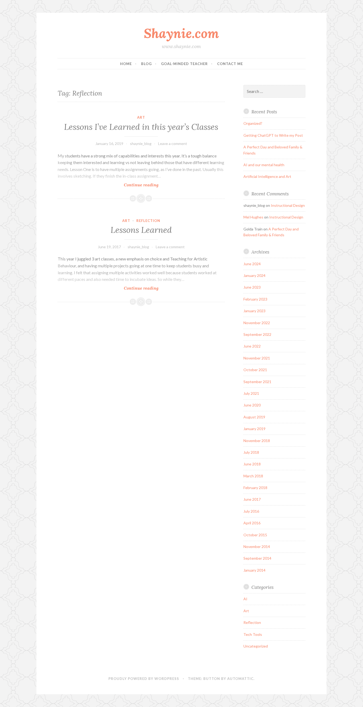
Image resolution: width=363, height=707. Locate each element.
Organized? (252, 123)
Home (126, 64)
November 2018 (256, 440)
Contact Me (230, 64)
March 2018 (253, 476)
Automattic (240, 678)
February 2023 (255, 299)
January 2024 (254, 275)
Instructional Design (288, 205)
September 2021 (257, 381)
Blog (146, 64)
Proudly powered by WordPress (143, 678)
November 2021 (256, 358)
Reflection (148, 220)
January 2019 (254, 428)
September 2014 (257, 558)
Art (141, 117)
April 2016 (251, 523)
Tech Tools (252, 634)
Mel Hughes (253, 217)
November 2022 (256, 322)
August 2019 (254, 417)
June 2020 (252, 405)
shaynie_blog (140, 143)
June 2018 (252, 464)
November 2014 (256, 546)
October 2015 (255, 535)
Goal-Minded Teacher (184, 64)
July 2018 (251, 452)
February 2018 (255, 487)
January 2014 (254, 570)
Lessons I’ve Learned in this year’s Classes (141, 127)
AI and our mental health (263, 164)
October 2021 (255, 369)
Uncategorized (255, 646)
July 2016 (251, 511)
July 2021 (251, 393)
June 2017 (252, 499)
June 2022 (252, 346)
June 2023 (252, 287)
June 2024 (252, 264)
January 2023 (254, 310)
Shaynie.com (181, 33)
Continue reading (149, 185)
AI (245, 599)
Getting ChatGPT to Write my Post (273, 135)
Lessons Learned (141, 230)
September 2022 (257, 334)
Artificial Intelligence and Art (267, 176)
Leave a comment (172, 143)
